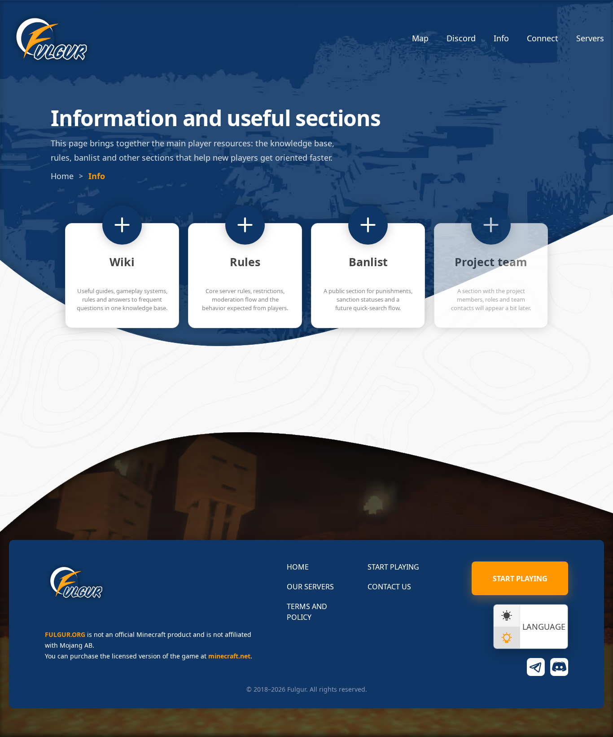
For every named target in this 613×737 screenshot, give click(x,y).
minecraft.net (229, 656)
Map (420, 38)
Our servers (310, 587)
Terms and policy (307, 611)
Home (62, 176)
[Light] (507, 638)
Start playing (393, 567)
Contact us (389, 587)
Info (501, 38)
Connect (542, 38)
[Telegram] (536, 667)
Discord (461, 38)
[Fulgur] (51, 39)
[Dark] (507, 616)
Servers (590, 38)
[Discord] (559, 667)
